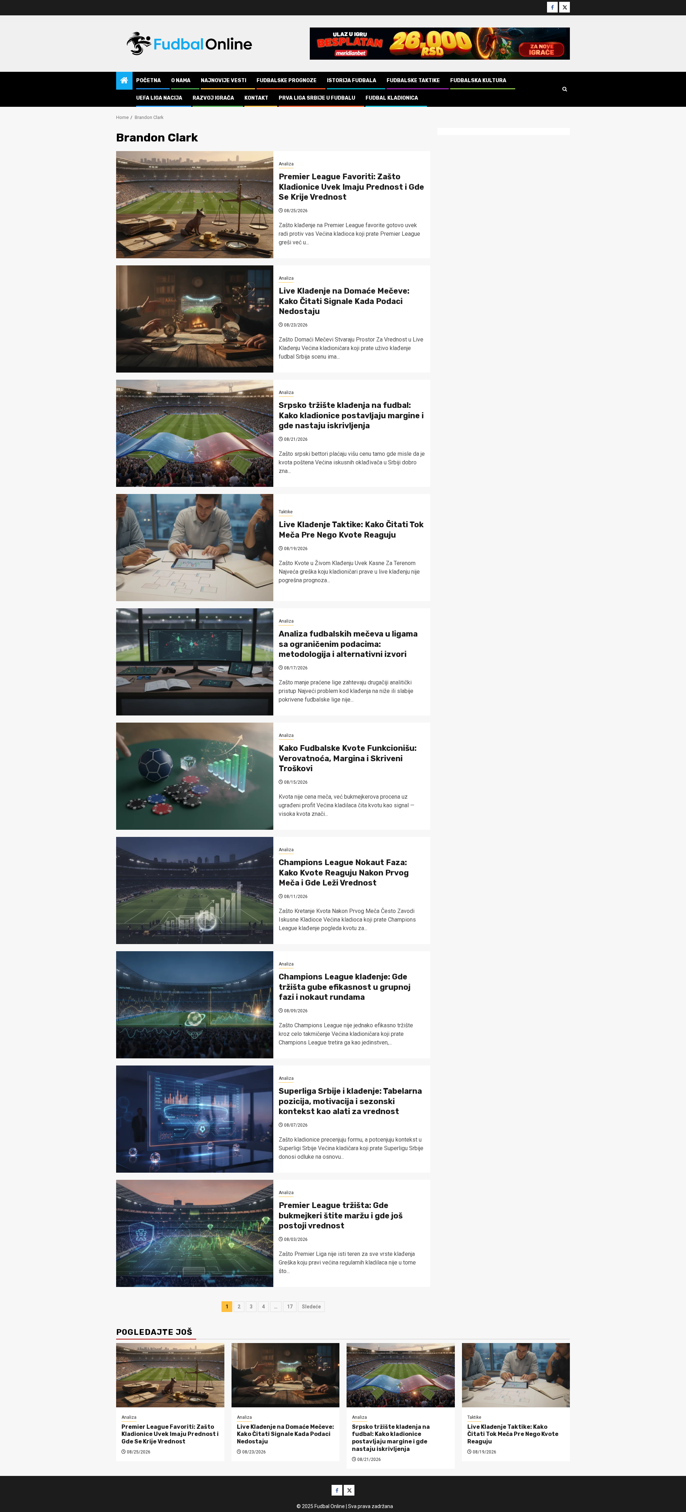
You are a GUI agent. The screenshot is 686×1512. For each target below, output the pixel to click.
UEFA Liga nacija (159, 98)
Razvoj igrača (213, 98)
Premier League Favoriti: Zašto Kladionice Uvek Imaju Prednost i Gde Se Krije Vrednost (351, 187)
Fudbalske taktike (413, 81)
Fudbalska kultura (478, 81)
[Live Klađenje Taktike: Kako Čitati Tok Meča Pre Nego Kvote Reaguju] (194, 547)
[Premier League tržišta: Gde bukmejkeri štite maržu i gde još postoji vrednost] (194, 1233)
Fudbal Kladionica (392, 98)
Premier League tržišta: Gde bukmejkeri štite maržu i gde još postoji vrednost (341, 1216)
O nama (180, 81)
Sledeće (311, 1306)
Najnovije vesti (223, 81)
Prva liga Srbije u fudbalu (317, 98)
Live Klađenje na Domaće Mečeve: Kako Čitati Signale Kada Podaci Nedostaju (344, 301)
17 (290, 1306)
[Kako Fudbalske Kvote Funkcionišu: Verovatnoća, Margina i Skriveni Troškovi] (194, 776)
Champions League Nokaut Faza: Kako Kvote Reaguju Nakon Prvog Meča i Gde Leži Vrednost (344, 873)
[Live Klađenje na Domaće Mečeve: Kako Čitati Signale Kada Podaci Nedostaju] (194, 319)
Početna (148, 81)
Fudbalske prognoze (287, 81)
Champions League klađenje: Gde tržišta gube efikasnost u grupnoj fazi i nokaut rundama (345, 987)
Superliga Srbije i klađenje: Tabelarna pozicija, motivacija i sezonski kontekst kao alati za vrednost (350, 1101)
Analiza (286, 163)
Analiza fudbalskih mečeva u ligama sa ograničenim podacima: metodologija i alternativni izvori (348, 644)
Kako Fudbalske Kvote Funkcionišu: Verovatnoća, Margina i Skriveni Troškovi (348, 758)
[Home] (124, 81)
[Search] (564, 89)
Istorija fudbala (351, 81)
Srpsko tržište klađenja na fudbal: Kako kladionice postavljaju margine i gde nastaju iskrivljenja (351, 415)
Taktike (286, 511)
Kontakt (256, 98)
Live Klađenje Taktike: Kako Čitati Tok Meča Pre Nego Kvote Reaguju (351, 530)
